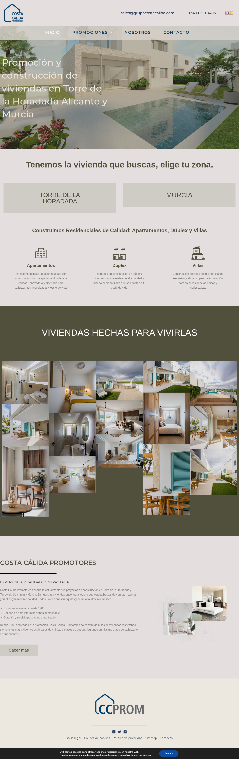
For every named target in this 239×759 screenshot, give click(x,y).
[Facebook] (114, 732)
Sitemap (151, 738)
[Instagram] (125, 732)
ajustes (147, 755)
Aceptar (168, 753)
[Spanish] (231, 12)
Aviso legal (73, 738)
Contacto (166, 738)
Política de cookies (97, 738)
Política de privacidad (128, 738)
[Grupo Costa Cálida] (13, 12)
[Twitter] (119, 732)
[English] (227, 12)
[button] (147, 13)
